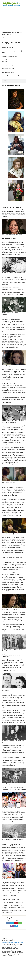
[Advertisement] (14, 21)
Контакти (4, 942)
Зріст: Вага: (5, 60)
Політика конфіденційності (15, 942)
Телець (11, 65)
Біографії (4, 37)
